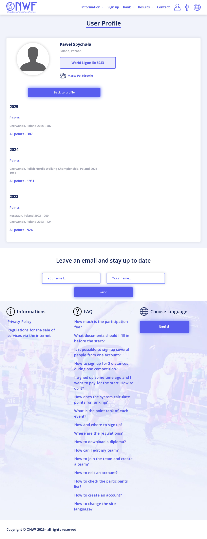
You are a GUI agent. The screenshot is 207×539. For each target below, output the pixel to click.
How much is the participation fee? (101, 324)
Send (103, 292)
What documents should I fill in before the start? (101, 338)
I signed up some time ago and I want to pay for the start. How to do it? (103, 383)
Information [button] (91, 7)
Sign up (113, 7)
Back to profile (64, 92)
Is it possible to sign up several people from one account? (101, 352)
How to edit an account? (96, 472)
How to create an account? (98, 495)
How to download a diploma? (100, 441)
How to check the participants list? (101, 484)
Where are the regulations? (98, 433)
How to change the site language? (95, 506)
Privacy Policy (19, 321)
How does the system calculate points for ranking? (102, 399)
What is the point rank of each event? (101, 413)
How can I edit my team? (96, 450)
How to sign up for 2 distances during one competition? (101, 366)
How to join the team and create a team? (103, 461)
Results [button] (144, 7)
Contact (163, 7)
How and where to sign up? (98, 424)
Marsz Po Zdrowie (80, 75)
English (164, 326)
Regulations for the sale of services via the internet (31, 333)
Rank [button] (127, 7)
